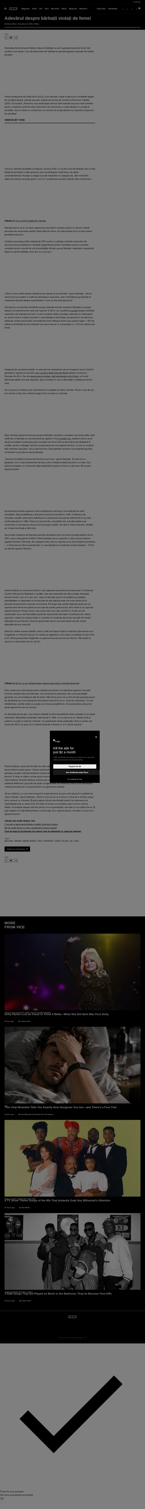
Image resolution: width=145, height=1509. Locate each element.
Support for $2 (75, 766)
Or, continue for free (75, 779)
